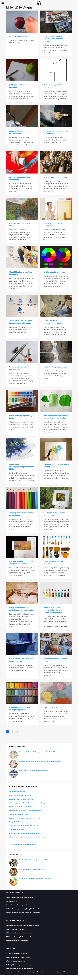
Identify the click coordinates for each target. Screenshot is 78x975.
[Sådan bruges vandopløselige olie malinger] (22, 352)
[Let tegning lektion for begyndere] (22, 70)
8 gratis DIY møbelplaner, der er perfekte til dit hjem (22, 925)
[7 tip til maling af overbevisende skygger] (56, 306)
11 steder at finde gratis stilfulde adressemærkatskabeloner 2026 (40, 761)
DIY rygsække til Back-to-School (16, 953)
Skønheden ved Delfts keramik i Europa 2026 (33, 770)
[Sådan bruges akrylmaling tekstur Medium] (22, 116)
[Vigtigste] (39, 2)
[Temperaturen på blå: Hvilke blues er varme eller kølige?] (22, 306)
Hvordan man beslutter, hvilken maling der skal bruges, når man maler (52, 610)
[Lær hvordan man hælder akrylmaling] (22, 162)
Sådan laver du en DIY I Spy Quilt (20, 795)
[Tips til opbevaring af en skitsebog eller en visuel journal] (56, 22)
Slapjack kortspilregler (16, 829)
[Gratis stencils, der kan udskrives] (56, 70)
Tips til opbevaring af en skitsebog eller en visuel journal (53, 38)
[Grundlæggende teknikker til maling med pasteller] (22, 693)
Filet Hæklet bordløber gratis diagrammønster (24, 833)
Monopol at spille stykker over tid (17, 940)
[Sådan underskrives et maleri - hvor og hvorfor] (22, 644)
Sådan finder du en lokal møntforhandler (19, 933)
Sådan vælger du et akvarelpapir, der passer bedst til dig (21, 466)
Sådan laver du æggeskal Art (15, 961)
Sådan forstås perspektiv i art (55, 367)
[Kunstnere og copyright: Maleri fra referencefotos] (56, 449)
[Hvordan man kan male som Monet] (22, 209)
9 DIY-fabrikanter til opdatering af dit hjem (19, 968)
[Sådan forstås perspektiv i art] (56, 352)
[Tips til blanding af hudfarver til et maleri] (22, 257)
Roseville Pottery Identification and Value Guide (24, 818)
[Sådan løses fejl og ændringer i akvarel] (22, 401)
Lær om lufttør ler (11, 901)
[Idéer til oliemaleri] (56, 693)
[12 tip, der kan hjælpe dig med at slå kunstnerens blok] (56, 116)
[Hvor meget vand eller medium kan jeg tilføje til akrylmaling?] (56, 401)
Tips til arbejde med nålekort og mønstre (22, 844)
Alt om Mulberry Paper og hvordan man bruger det (22, 905)
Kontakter (49, 972)
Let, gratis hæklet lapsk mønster (19, 822)
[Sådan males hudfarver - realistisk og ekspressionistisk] (22, 593)
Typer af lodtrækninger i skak (18, 814)
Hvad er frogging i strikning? (15, 929)
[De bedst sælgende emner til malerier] (56, 644)
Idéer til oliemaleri (50, 707)
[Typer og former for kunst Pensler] (56, 547)
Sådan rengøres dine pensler (55, 177)
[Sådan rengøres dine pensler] (56, 162)
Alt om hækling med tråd (17, 791)
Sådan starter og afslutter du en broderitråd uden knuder (27, 837)
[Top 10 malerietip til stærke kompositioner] (56, 498)
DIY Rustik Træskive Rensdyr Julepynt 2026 (33, 860)
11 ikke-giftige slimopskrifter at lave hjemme (20, 965)
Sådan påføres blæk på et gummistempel (19, 897)
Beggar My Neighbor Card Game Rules (21, 799)
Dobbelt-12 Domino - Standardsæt (20, 806)
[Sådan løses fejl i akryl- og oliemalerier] (56, 209)
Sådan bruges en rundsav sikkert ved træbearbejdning (27, 803)
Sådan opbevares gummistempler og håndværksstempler (24, 909)
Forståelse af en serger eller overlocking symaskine (23, 912)
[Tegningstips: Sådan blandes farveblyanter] (22, 498)
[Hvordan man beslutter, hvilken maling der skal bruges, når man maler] (56, 593)
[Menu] (2, 2)
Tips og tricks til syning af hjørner (20, 840)
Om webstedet (41, 972)
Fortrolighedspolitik (59, 972)
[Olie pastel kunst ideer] (22, 22)
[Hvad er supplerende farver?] (56, 257)
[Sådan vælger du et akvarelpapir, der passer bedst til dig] (22, 449)
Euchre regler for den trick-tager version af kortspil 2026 (37, 752)
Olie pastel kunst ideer (18, 36)
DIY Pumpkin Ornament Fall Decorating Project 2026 (36, 878)
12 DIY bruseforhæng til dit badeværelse (19, 937)
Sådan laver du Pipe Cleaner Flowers (18, 957)
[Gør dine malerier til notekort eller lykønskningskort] (22, 547)
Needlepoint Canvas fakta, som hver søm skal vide (25, 810)
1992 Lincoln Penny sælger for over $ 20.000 (23, 825)
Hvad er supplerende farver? (55, 272)
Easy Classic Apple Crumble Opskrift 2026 (32, 869)
